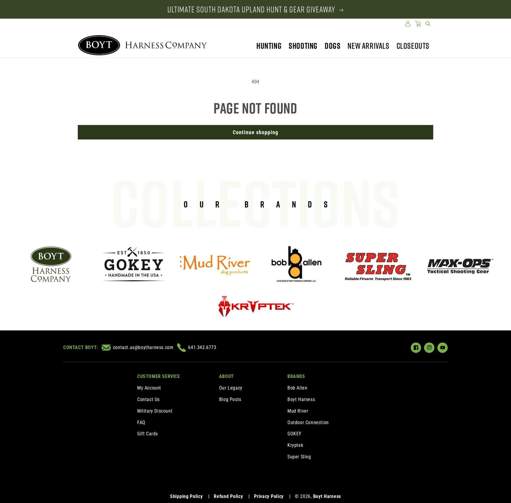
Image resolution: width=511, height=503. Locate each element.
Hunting (269, 45)
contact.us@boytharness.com (143, 347)
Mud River (297, 411)
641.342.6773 (202, 347)
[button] (428, 24)
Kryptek (295, 445)
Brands (296, 376)
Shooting (303, 45)
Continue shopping (255, 132)
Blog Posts (230, 399)
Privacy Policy (269, 496)
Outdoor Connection (308, 422)
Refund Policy (228, 496)
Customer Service (158, 376)
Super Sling (299, 457)
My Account (149, 388)
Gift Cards (147, 434)
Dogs (332, 45)
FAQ (141, 422)
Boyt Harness (301, 399)
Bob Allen (297, 388)
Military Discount (154, 411)
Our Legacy (230, 388)
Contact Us (148, 399)
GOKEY (294, 434)
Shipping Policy (186, 496)
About (226, 376)
